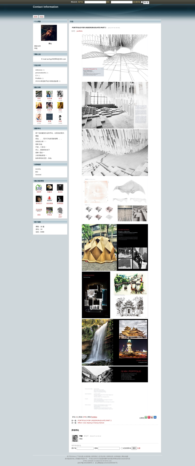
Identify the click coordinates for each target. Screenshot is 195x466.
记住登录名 (127, 448)
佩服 (37, 136)
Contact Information (45, 6)
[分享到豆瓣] (145, 418)
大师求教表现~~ (41, 155)
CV (36, 76)
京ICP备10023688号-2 (85, 463)
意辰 (39, 215)
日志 (41, 17)
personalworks (40, 73)
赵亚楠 (49, 98)
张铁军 (39, 192)
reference (38, 70)
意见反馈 (102, 456)
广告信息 (80, 456)
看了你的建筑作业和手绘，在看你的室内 (49, 133)
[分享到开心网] (149, 418)
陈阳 (60, 110)
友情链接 (117, 456)
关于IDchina (71, 456)
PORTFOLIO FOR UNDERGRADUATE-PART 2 (95, 420)
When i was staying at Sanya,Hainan (91, 423)
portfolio (80, 31)
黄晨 (49, 121)
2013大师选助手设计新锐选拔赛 (46, 81)
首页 (35, 17)
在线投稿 (87, 456)
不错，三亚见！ (41, 147)
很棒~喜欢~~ (40, 153)
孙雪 (60, 98)
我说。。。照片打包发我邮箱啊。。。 (48, 139)
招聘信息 (110, 456)
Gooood (38, 175)
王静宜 (39, 110)
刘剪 (60, 121)
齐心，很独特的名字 (42, 150)
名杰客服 (49, 203)
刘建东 (49, 192)
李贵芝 (49, 215)
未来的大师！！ (41, 141)
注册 (138, 448)
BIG (36, 172)
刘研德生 (60, 203)
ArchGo (38, 169)
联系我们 (95, 456)
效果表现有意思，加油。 (44, 158)
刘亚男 (49, 110)
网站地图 (125, 456)
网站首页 (74, 2)
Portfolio (38, 78)
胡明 (39, 98)
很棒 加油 (38, 144)
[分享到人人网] (155, 418)
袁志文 (60, 192)
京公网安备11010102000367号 (106, 463)
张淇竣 (39, 121)
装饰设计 (39, 203)
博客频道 (12, 2)
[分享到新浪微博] (152, 418)
